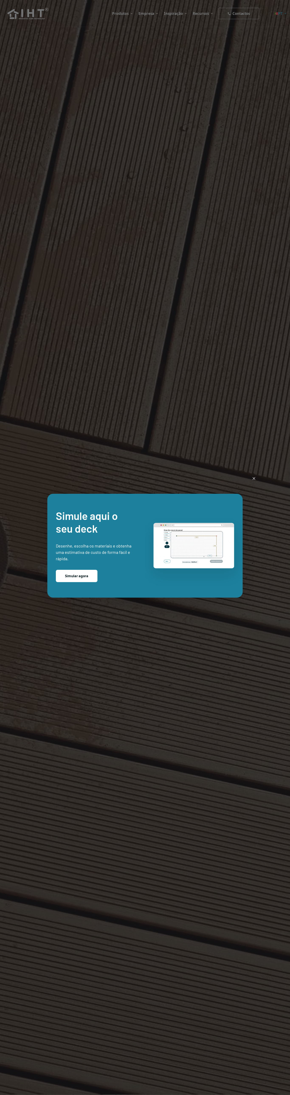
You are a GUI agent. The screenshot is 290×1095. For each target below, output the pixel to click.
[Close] (254, 478)
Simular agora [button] (76, 576)
